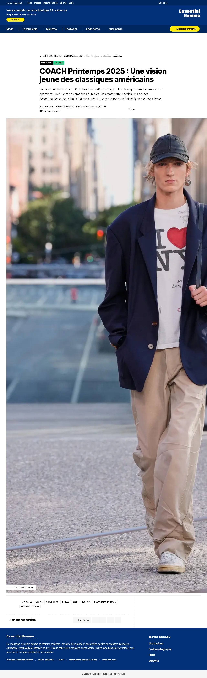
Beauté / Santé (50, 3)
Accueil (43, 56)
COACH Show (52, 602)
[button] (161, 2)
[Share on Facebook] (140, 109)
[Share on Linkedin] (155, 109)
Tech (29, 3)
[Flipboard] (190, 2)
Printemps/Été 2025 (30, 606)
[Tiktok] (182, 2)
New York (58, 56)
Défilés (37, 3)
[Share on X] (145, 109)
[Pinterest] (178, 2)
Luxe (71, 3)
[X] (170, 2)
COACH (39, 602)
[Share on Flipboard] (150, 109)
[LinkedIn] (186, 2)
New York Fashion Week (105, 602)
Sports (63, 3)
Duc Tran (48, 106)
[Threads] (198, 2)
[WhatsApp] (194, 2)
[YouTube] (174, 2)
